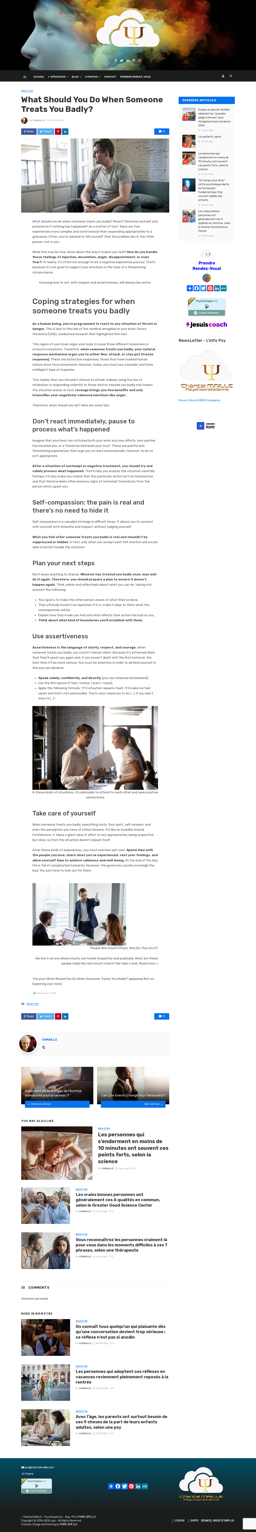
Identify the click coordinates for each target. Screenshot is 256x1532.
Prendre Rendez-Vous (135, 76)
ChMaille (39, 120)
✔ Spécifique (56, 76)
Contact (110, 76)
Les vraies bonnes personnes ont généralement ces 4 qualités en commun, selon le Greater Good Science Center (118, 1200)
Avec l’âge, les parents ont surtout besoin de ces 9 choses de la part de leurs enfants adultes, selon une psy (121, 1422)
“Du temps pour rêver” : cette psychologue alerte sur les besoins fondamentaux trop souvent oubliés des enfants (213, 190)
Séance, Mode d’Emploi (217, 1520)
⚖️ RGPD (192, 1520)
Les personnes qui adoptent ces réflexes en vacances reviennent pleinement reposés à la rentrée (122, 1376)
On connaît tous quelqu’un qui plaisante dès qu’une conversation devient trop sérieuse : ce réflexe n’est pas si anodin (120, 1332)
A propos (91, 76)
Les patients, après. (210, 136)
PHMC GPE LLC (87, 1517)
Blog (75, 76)
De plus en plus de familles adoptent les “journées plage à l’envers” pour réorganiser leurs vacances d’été (214, 117)
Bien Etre (27, 91)
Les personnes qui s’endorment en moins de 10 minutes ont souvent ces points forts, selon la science (133, 1147)
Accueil (39, 76)
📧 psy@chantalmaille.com (37, 1467)
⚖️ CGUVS (177, 1520)
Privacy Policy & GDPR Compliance (199, 400)
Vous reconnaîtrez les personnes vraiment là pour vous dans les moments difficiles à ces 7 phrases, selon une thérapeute (121, 1245)
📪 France (27, 1473)
